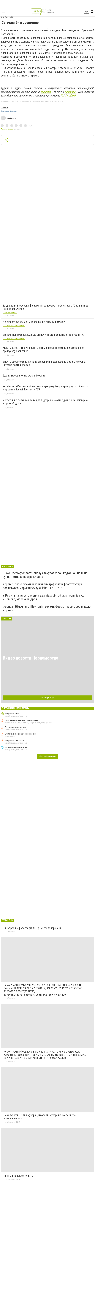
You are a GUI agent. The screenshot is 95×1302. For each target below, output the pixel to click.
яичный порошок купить (18, 1175)
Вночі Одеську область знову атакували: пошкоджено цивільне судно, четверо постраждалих (44, 363)
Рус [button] (86, 12)
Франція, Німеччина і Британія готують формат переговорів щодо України (47, 608)
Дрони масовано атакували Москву (24, 375)
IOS (62, 95)
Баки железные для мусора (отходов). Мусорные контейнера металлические (40, 1116)
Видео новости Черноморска (30, 658)
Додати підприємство (47, 756)
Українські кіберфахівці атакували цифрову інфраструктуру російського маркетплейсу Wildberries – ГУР (45, 388)
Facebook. (70, 91)
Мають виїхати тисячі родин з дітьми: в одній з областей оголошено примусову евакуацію (43, 349)
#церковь (13, 111)
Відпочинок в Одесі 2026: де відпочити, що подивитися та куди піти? (43, 334)
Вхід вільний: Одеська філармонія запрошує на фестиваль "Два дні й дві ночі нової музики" (46, 307)
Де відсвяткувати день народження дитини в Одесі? (34, 321)
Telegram (46, 91)
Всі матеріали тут (47, 698)
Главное (4, 107)
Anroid (71, 95)
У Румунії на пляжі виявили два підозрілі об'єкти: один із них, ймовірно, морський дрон (45, 401)
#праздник (5, 111)
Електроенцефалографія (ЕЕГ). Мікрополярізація (32, 928)
